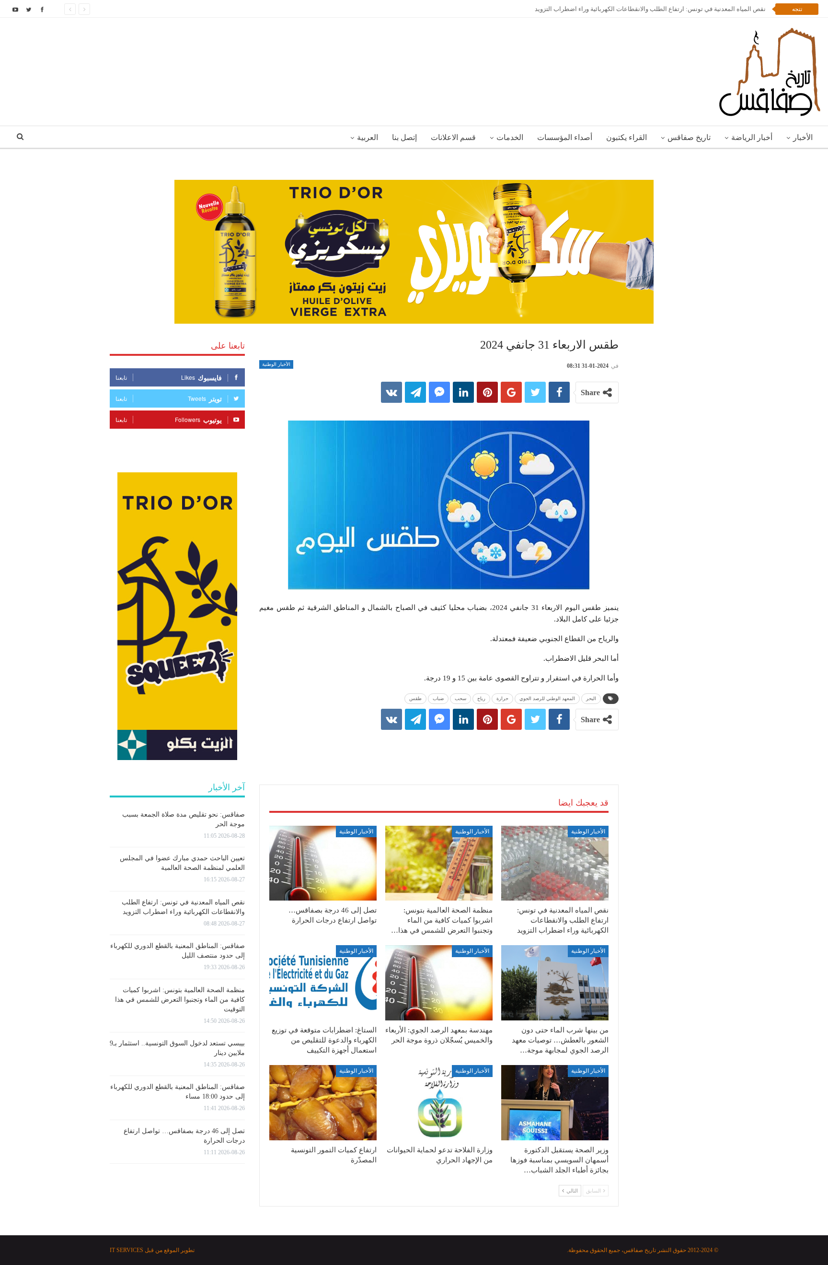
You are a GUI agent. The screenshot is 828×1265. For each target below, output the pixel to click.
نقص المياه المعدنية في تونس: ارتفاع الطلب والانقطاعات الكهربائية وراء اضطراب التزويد (650, 8)
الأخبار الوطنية (276, 364)
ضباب (438, 698)
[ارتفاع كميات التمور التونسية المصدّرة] (323, 1102)
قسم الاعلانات (453, 137)
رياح (481, 698)
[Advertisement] (439, 747)
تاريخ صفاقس (689, 137)
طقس (415, 698)
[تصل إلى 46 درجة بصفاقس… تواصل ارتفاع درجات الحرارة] (323, 863)
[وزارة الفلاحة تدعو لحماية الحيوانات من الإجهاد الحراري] (439, 1102)
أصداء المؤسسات (564, 137)
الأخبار (803, 137)
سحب (460, 698)
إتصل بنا (404, 137)
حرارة (502, 698)
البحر (591, 698)
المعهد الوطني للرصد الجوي (547, 698)
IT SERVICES (126, 1250)
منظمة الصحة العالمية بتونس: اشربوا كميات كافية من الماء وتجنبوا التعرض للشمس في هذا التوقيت (180, 999)
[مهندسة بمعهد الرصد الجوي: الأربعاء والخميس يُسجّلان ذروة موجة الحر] (439, 982)
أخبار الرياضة (751, 137)
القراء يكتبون (626, 137)
